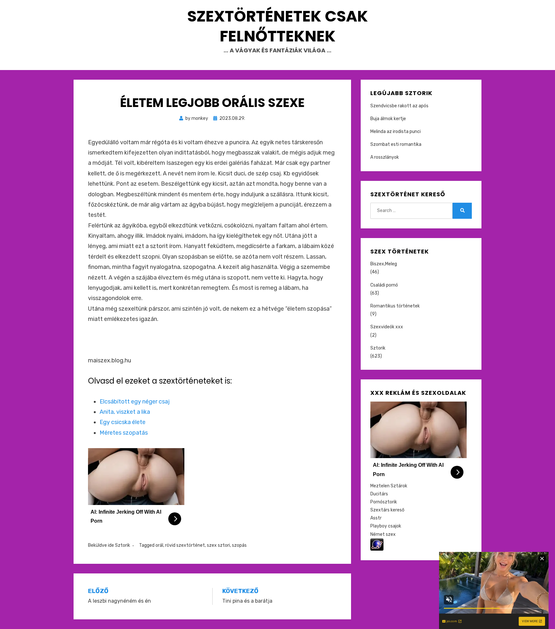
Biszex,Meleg (383, 264)
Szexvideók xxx (386, 327)
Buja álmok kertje (388, 118)
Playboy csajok (385, 526)
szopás (239, 545)
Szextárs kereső (387, 510)
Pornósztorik (383, 502)
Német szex (383, 534)
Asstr (376, 518)
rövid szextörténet (185, 545)
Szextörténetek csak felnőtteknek (277, 26)
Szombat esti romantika (395, 144)
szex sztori (218, 545)
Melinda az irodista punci (395, 131)
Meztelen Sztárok (388, 486)
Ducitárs (379, 494)
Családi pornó (384, 285)
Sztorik (122, 545)
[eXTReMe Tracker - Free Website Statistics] (376, 544)
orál (159, 545)
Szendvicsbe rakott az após (399, 106)
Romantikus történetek (395, 306)
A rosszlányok (384, 157)
